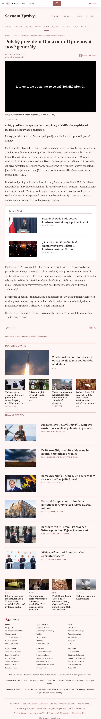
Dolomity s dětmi (42, 668)
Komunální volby (11, 644)
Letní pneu (70, 689)
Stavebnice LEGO (44, 689)
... (94, 26)
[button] (23, 225)
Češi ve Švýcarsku (42, 661)
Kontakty (54, 703)
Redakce (62, 703)
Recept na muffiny (12, 655)
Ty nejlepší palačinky (13, 652)
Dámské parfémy (58, 689)
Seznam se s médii (37, 713)
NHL (69, 644)
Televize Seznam (21, 713)
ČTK (25, 54)
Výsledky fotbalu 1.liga (76, 631)
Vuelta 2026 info (42, 627)
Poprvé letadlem (42, 655)
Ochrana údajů (83, 703)
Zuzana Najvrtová (57, 559)
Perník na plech (11, 668)
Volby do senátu (11, 640)
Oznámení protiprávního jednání (51, 708)
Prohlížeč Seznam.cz (76, 708)
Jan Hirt (39, 634)
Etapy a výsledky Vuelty (45, 631)
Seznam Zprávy (55, 512)
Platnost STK (72, 668)
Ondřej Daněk (54, 457)
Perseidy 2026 (52, 675)
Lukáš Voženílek (55, 483)
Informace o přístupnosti (25, 708)
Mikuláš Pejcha (13, 54)
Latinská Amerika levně (45, 665)
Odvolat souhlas (79, 713)
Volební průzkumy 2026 (14, 631)
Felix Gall (39, 640)
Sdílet (94, 55)
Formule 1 (71, 640)
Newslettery (65, 713)
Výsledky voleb (10, 634)
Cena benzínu (64, 675)
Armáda (25, 337)
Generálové (43, 337)
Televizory (90, 689)
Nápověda (44, 703)
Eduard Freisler (56, 431)
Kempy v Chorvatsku (44, 652)
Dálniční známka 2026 (76, 655)
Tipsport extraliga (74, 634)
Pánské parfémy (56, 692)
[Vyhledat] (57, 3)
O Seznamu (25, 703)
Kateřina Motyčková (58, 534)
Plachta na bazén (30, 680)
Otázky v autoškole (75, 665)
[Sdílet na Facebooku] (90, 328)
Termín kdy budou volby (14, 637)
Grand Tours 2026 (42, 644)
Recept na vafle (11, 665)
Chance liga (72, 627)
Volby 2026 (9, 627)
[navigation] (3, 3)
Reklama (71, 703)
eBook (84, 55)
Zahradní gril (89, 680)
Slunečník (51, 680)
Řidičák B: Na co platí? (76, 661)
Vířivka (49, 684)
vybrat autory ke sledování (14, 57)
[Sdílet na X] (94, 328)
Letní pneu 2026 (74, 652)
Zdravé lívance (10, 658)
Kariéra (35, 703)
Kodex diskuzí (53, 713)
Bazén (20, 680)
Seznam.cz (93, 3)
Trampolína (42, 680)
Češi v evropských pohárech (80, 675)
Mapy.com (27, 675)
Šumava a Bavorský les (44, 658)
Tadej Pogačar (41, 637)
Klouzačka (60, 680)
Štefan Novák (70, 457)
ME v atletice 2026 (74, 637)
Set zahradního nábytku (74, 680)
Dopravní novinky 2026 (76, 658)
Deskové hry (80, 689)
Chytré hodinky (43, 692)
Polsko (33, 337)
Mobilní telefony (31, 689)
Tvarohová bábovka (12, 661)
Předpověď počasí (39, 675)
